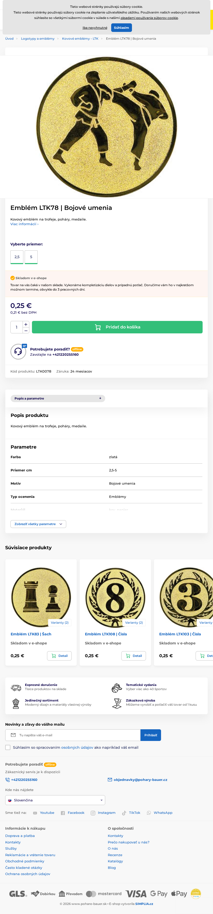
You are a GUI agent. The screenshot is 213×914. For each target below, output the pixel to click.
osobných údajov (77, 747)
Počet (17, 327)
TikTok (134, 812)
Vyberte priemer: (26, 244)
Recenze (115, 855)
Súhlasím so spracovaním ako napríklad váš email (75, 747)
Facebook (76, 812)
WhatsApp (163, 812)
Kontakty (13, 842)
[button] (38, 524)
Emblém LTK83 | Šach (31, 634)
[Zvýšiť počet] (26, 324)
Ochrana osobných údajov (27, 874)
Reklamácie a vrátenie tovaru (30, 855)
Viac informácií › (24, 224)
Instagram (107, 812)
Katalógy (115, 861)
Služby (11, 848)
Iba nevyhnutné (95, 28)
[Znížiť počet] (26, 330)
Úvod (9, 38)
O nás (113, 848)
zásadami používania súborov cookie (149, 18)
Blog (112, 867)
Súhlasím (121, 28)
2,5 (17, 257)
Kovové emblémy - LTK (80, 38)
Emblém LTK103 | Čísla (180, 634)
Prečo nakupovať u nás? (128, 842)
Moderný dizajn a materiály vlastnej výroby (58, 704)
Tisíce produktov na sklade (45, 689)
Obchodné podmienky (24, 861)
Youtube (47, 812)
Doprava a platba (20, 836)
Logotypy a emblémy (38, 38)
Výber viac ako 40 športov (146, 689)
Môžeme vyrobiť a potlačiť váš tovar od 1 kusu (161, 704)
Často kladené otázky (23, 867)
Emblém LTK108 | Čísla (106, 634)
